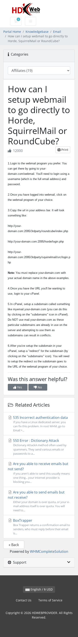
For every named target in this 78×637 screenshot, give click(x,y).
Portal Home (12, 32)
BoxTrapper (41, 526)
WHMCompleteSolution (49, 551)
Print (64, 150)
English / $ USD (41, 589)
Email (57, 32)
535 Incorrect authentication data (40, 423)
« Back (14, 544)
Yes (19, 387)
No (39, 387)
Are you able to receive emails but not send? (39, 472)
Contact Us (23, 600)
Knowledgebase (37, 32)
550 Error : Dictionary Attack (39, 446)
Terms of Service (50, 600)
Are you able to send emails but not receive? (39, 501)
